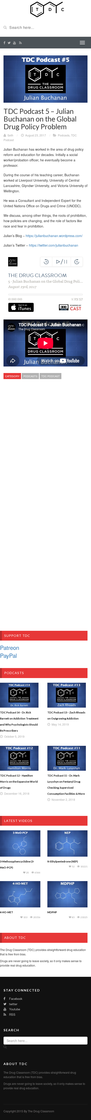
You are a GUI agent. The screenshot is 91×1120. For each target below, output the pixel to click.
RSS (11, 1014)
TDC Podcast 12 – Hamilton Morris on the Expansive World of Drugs (19, 781)
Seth (10, 135)
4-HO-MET (6, 912)
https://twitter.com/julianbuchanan (53, 245)
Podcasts (64, 135)
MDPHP (52, 912)
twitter (12, 1004)
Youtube (14, 1009)
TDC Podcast (50, 376)
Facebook (15, 998)
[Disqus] (46, 451)
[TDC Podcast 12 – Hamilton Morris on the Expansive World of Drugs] (20, 758)
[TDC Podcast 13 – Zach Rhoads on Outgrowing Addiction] (67, 695)
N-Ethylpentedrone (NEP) (62, 861)
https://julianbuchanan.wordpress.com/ (54, 235)
